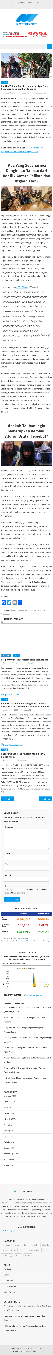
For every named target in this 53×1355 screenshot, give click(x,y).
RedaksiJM (27, 710)
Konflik (21, 610)
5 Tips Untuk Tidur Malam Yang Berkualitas (24, 659)
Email (8, 864)
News (4, 83)
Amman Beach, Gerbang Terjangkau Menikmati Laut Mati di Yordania (27, 1059)
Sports (7, 1147)
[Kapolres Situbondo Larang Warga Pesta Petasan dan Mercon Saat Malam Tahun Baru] (26, 694)
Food (6, 1107)
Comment (9, 827)
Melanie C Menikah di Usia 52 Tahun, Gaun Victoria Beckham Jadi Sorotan (24, 1070)
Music (6, 1124)
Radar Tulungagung (8, 1230)
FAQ (39, 1348)
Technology (8, 1153)
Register (7, 1269)
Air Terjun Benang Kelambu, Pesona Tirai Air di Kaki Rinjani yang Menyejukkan (27, 1009)
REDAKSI (36, 1351)
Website (8, 875)
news (27, 610)
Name (8, 853)
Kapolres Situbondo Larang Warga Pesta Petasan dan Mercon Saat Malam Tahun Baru (25, 705)
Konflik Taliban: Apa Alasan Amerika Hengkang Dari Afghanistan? (46, 798)
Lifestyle (6, 655)
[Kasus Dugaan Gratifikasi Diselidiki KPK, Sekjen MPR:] (26, 744)
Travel (6, 1159)
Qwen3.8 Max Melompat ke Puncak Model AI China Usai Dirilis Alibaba (26, 1049)
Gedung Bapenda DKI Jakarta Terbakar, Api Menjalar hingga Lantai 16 (28, 1039)
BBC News (22, 287)
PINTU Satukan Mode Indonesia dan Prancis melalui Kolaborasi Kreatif (25, 1080)
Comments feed (10, 1286)
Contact (38, 2)
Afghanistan (13, 610)
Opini (6, 1136)
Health (6, 1113)
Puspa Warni (26, 92)
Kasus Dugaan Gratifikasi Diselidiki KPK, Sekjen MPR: (23, 755)
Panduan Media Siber (21, 1351)
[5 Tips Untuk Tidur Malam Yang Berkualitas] (26, 636)
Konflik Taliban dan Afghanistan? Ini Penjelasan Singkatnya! (9, 798)
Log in (6, 1274)
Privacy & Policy (18, 1348)
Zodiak (7, 1165)
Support (31, 1348)
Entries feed (9, 1280)
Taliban (33, 610)
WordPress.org (10, 1292)
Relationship (9, 1142)
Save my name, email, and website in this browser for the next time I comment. (27, 891)
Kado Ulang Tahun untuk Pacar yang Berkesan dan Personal (24, 1019)
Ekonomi (7, 1095)
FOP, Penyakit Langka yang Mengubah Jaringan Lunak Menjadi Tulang (25, 1029)
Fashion (7, 1101)
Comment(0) (41, 92)
